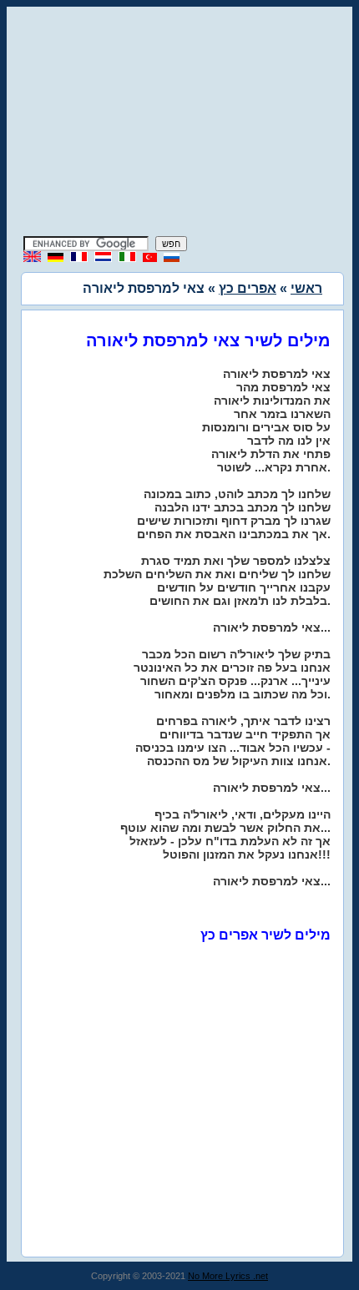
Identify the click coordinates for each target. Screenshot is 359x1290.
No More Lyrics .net (228, 1276)
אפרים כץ (247, 288)
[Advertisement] (179, 123)
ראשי (306, 288)
